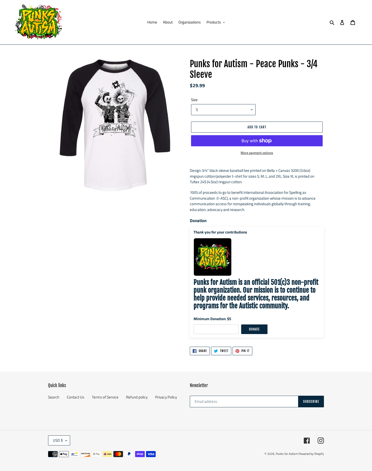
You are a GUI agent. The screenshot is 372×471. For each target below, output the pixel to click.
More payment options (257, 152)
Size (194, 100)
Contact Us (75, 397)
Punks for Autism (287, 453)
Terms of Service (105, 397)
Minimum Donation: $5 (212, 319)
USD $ (58, 440)
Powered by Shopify (311, 453)
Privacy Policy (166, 397)
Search (53, 397)
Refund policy (137, 397)
